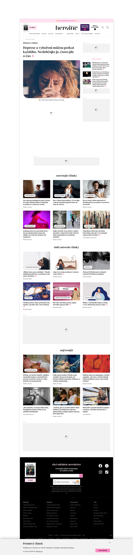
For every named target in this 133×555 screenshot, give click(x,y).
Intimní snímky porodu (52, 510)
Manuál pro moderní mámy (100, 513)
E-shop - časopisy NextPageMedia (98, 538)
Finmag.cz (51, 538)
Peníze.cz (58, 538)
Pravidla (56, 535)
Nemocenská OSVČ (28, 518)
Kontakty (96, 510)
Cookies (50, 535)
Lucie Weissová (87, 414)
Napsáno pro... (89, 402)
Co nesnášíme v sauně (52, 515)
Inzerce (95, 505)
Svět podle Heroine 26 (84, 26)
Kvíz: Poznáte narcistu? (53, 521)
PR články (96, 518)
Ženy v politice (74, 526)
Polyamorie (73, 521)
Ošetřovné (25, 515)
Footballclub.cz (84, 538)
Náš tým (96, 507)
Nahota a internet (61, 402)
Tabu (56, 267)
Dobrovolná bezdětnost (63, 297)
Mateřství (28, 297)
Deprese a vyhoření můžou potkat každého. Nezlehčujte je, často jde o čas (48, 51)
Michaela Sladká (27, 278)
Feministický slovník (99, 524)
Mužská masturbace (52, 513)
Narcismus (72, 507)
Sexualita (72, 515)
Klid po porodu (89, 297)
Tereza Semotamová (28, 414)
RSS (84, 535)
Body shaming (73, 518)
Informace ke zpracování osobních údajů (70, 535)
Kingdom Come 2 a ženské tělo (54, 524)
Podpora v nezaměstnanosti (30, 507)
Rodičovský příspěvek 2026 (30, 526)
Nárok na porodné (27, 510)
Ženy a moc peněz (95, 26)
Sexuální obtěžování (75, 505)
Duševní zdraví (30, 195)
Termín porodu (26, 521)
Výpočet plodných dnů (28, 505)
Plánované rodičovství (32, 267)
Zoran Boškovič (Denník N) (89, 237)
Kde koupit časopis (98, 515)
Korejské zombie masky (53, 518)
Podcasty (88, 267)
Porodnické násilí (30, 370)
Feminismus (73, 513)
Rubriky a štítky (98, 521)
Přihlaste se (39, 551)
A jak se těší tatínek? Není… (54, 505)
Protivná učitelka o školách (53, 507)
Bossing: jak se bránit (52, 526)
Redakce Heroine (27, 207)
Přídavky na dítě (27, 513)
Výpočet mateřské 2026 (29, 524)
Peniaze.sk (75, 538)
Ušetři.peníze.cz (67, 538)
